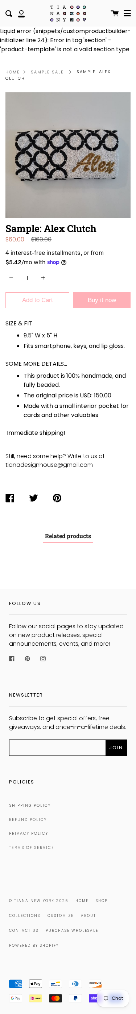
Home (12, 72)
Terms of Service (31, 847)
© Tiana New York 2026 (38, 900)
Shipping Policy (30, 805)
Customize (61, 915)
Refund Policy (28, 819)
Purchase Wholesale (72, 930)
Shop (102, 900)
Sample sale (47, 72)
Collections (24, 915)
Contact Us (23, 930)
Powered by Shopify (34, 945)
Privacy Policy (28, 833)
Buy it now (102, 300)
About (88, 915)
